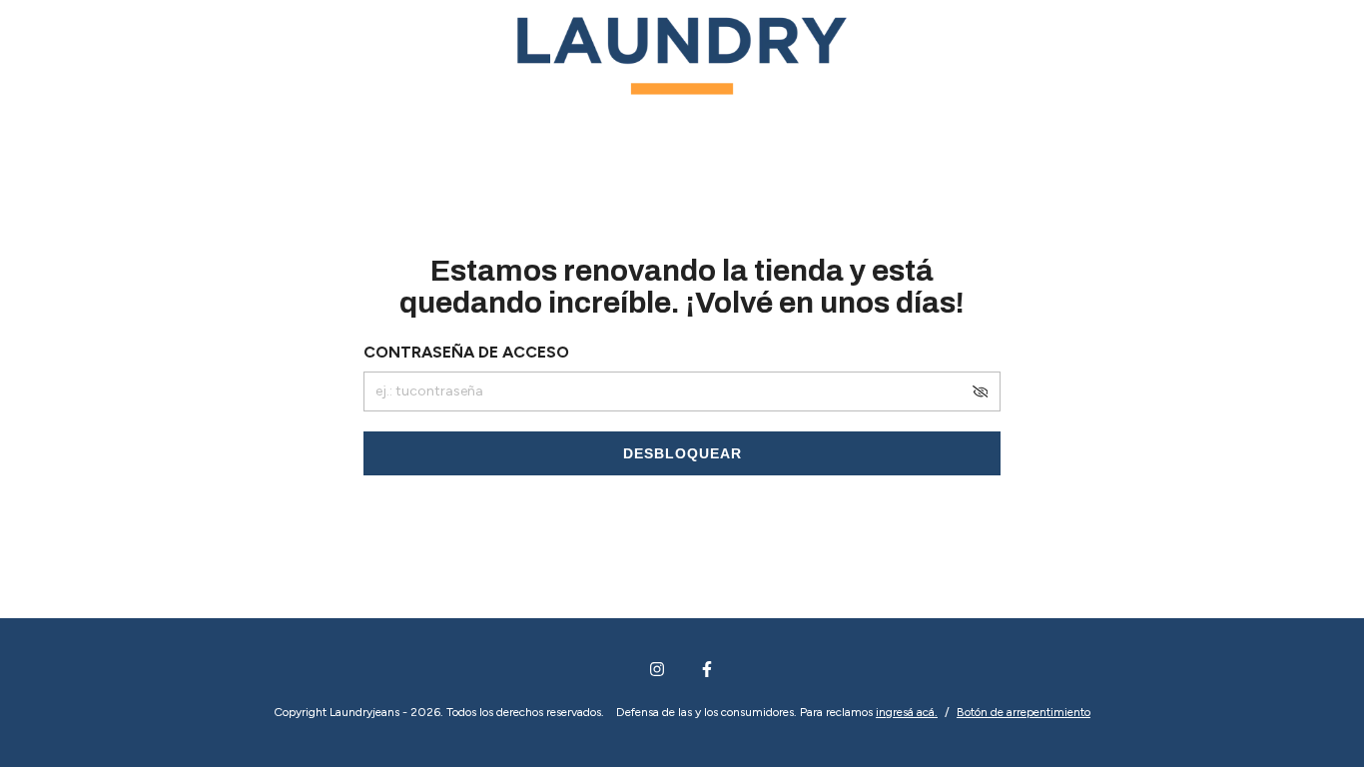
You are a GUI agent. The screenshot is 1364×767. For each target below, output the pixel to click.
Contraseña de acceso (466, 352)
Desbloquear (682, 453)
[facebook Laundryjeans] (707, 669)
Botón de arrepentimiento (1023, 712)
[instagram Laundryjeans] (657, 669)
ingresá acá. (907, 712)
